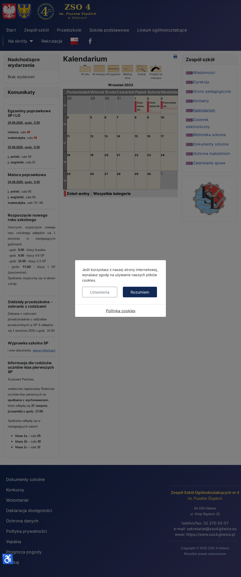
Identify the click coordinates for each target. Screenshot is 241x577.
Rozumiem (140, 292)
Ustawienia (99, 292)
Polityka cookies (120, 310)
